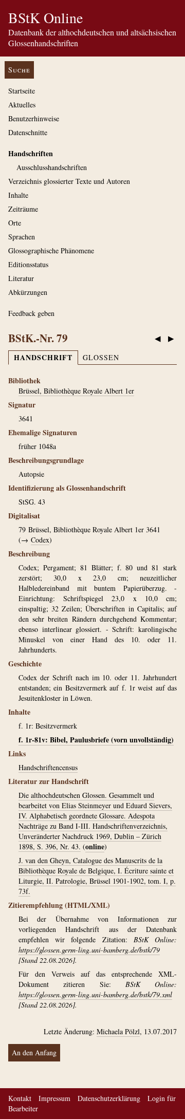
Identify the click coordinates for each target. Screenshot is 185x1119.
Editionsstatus (28, 264)
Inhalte (18, 195)
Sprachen (21, 236)
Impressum (54, 1098)
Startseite (21, 91)
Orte (14, 223)
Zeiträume (23, 209)
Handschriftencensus (48, 767)
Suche (19, 69)
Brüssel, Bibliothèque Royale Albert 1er (76, 391)
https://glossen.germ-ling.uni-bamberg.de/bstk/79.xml (95, 994)
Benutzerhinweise (33, 118)
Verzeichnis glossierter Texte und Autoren (69, 181)
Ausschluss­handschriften (51, 167)
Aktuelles (21, 104)
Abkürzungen (27, 292)
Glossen (101, 357)
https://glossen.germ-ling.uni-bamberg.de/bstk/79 (89, 950)
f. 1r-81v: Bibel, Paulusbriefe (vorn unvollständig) (96, 739)
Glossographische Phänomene (51, 250)
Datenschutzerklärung (109, 1098)
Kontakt (19, 1098)
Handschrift (43, 357)
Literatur (21, 278)
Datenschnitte (27, 132)
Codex (40, 540)
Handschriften (30, 153)
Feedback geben (31, 313)
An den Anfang (34, 1052)
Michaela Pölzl (118, 1031)
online (94, 846)
